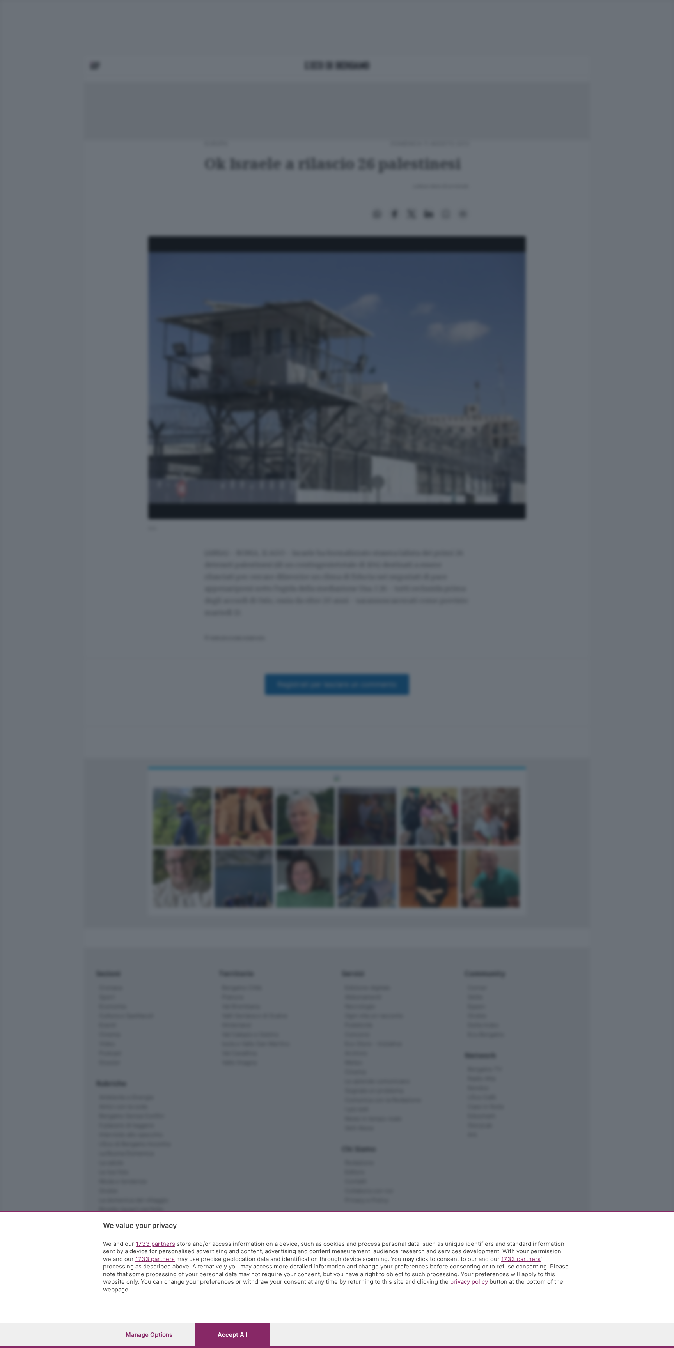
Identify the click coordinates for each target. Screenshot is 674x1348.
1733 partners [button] (155, 1243)
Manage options (149, 1334)
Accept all (232, 1334)
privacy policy (469, 1281)
